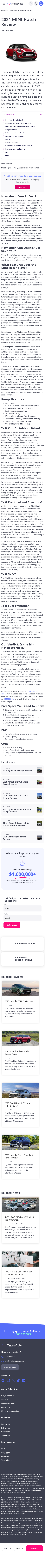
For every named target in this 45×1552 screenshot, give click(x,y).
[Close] (40, 731)
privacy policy (36, 817)
